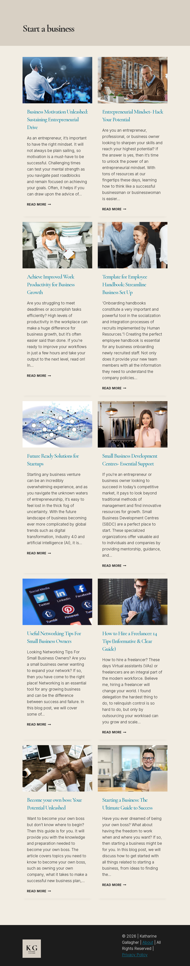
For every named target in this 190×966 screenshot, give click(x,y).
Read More (39, 204)
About (147, 942)
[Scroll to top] (182, 959)
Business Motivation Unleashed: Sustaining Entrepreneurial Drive (57, 119)
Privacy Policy (135, 954)
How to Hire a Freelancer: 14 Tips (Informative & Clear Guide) (129, 641)
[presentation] (57, 80)
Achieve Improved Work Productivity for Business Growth (51, 284)
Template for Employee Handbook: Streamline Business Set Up (124, 284)
